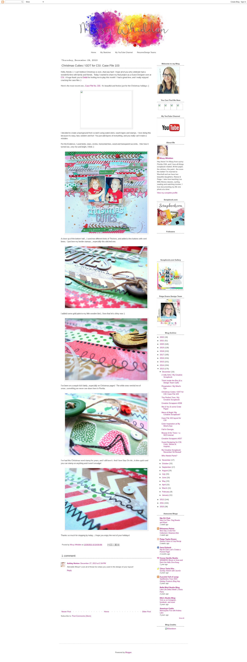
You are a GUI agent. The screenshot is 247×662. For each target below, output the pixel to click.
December (166, 372)
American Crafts (167, 608)
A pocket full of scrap (169, 577)
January (165, 495)
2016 (162, 358)
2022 (162, 337)
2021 (162, 341)
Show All (181, 618)
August (165, 471)
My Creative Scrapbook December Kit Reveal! (171, 451)
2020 (162, 344)
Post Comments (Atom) (81, 616)
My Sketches (105, 52)
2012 (162, 499)
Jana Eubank (165, 547)
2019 (162, 348)
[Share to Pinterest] (118, 544)
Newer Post (66, 612)
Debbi (85, 77)
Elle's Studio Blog (167, 598)
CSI (62, 77)
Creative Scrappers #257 (172, 438)
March (165, 488)
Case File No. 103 (92, 86)
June (164, 477)
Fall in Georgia (168, 429)
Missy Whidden (166, 158)
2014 (162, 365)
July (164, 474)
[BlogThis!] (111, 544)
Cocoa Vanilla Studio (169, 558)
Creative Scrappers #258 (172, 403)
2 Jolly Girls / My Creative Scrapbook (172, 376)
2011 (162, 503)
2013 (162, 369)
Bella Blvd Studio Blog (170, 587)
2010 (162, 507)
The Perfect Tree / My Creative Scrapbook (171, 398)
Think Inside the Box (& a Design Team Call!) (172, 381)
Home (93, 52)
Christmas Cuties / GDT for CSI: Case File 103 (173, 393)
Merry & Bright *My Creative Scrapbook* (171, 413)
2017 (162, 355)
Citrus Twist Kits (167, 569)
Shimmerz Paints (167, 529)
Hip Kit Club (165, 518)
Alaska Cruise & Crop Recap (170, 541)
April (164, 485)
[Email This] (108, 544)
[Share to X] (113, 544)
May (164, 481)
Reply (69, 570)
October (165, 463)
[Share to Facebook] (116, 544)
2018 (162, 351)
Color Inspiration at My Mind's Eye (171, 425)
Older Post (146, 612)
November (166, 460)
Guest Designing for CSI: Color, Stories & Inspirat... (172, 444)
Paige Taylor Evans (168, 539)
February (166, 492)
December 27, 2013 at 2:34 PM (93, 563)
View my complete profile (167, 193)
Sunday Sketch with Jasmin (170, 571)
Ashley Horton (73, 563)
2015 (162, 362)
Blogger (128, 652)
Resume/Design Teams (146, 52)
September (167, 467)
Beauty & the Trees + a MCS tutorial (171, 434)
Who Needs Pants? (169, 456)
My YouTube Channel (124, 52)
